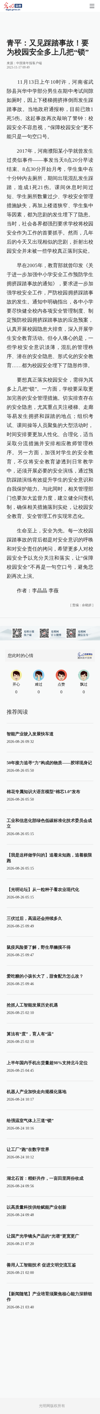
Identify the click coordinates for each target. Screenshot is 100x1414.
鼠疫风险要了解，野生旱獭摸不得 (39, 947)
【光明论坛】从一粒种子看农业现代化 (43, 889)
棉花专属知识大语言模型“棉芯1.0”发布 (43, 791)
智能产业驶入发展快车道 (30, 734)
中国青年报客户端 (29, 63)
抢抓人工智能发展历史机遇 (32, 1005)
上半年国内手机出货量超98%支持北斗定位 (47, 1062)
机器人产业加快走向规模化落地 (36, 1091)
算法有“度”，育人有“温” (30, 1034)
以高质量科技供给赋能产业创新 (36, 1207)
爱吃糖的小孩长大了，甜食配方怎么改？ (45, 976)
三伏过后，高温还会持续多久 (34, 918)
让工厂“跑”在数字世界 (28, 1149)
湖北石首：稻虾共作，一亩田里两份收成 (45, 1178)
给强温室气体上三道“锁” (30, 1120)
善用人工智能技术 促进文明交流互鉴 (41, 1265)
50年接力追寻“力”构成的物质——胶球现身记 (49, 762)
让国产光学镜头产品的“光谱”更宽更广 (43, 1236)
